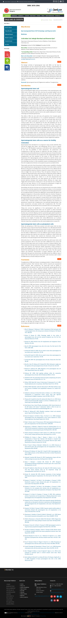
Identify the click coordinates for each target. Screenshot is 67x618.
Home (50, 20)
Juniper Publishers (7, 1)
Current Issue (8, 41)
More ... (13, 604)
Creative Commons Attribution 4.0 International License (44, 612)
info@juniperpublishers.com (57, 589)
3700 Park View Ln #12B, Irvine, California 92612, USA (26, 1)
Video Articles (23, 594)
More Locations (24, 597)
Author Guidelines (24, 587)
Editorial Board (9, 34)
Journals (27, 15)
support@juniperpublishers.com (42, 596)
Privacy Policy (43, 616)
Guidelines (21, 15)
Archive (7, 44)
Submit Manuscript (50, 15)
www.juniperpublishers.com (57, 592)
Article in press (9, 37)
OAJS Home (7, 15)
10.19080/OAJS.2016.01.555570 (28, 59)
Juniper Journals (13, 1)
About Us (22, 585)
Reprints (22, 595)
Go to (59, 26)
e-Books (38, 15)
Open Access (32, 15)
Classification (14, 15)
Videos (43, 15)
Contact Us (57, 15)
